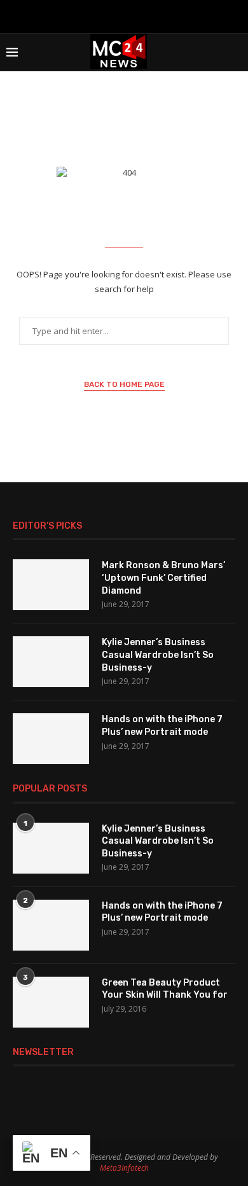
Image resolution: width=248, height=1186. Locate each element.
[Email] (140, 15)
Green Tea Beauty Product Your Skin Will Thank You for (165, 989)
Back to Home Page (124, 384)
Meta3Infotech (124, 1167)
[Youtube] (124, 15)
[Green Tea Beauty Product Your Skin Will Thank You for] (51, 1002)
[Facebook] (91, 15)
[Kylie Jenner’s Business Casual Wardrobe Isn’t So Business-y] (51, 661)
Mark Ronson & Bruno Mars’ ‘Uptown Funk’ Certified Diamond (163, 578)
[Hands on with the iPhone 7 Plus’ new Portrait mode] (51, 738)
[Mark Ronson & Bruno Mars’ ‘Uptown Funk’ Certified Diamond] (51, 584)
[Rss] (157, 15)
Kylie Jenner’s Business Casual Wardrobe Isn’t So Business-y (158, 655)
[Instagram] (107, 15)
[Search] (235, 52)
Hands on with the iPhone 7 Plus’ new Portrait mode (162, 725)
